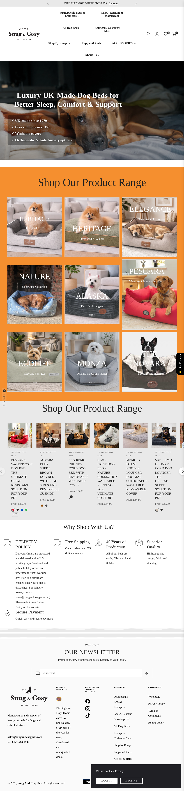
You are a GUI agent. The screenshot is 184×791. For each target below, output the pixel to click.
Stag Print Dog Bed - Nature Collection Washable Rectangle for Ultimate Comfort (106, 479)
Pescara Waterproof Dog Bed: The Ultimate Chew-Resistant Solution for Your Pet (20, 479)
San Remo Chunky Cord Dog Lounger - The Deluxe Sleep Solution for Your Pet (163, 479)
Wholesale (154, 696)
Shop (34, 237)
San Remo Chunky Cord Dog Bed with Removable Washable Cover (77, 472)
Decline (131, 781)
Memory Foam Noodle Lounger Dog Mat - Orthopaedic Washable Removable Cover (135, 476)
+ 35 (15, 514)
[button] (148, 34)
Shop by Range (122, 745)
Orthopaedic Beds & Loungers (121, 702)
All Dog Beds (122, 726)
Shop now (113, 3)
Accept (106, 781)
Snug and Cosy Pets (19, 454)
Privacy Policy (156, 703)
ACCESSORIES (123, 759)
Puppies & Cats (122, 752)
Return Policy (156, 722)
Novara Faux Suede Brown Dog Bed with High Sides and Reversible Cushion (49, 476)
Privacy (119, 771)
